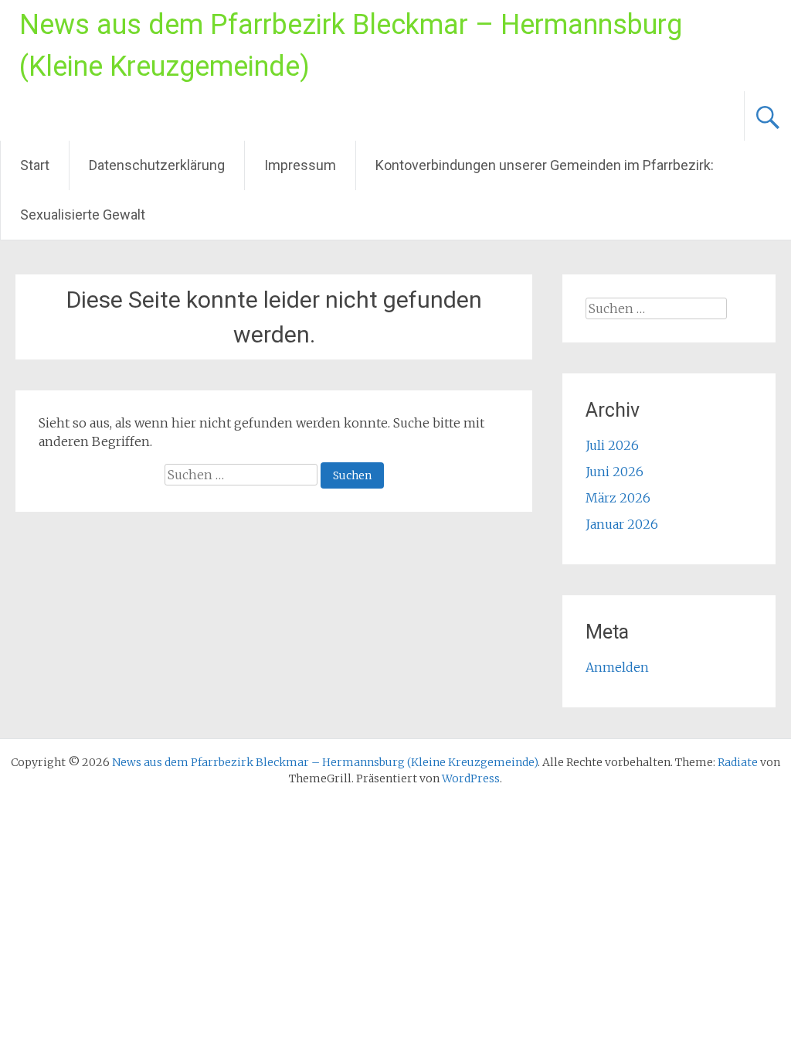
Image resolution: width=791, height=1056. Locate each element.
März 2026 (618, 498)
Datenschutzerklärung (157, 165)
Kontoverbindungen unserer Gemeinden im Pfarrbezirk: (544, 165)
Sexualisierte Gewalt (82, 214)
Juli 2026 (612, 445)
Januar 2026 (622, 524)
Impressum (300, 165)
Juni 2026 (614, 471)
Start (34, 165)
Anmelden (617, 667)
